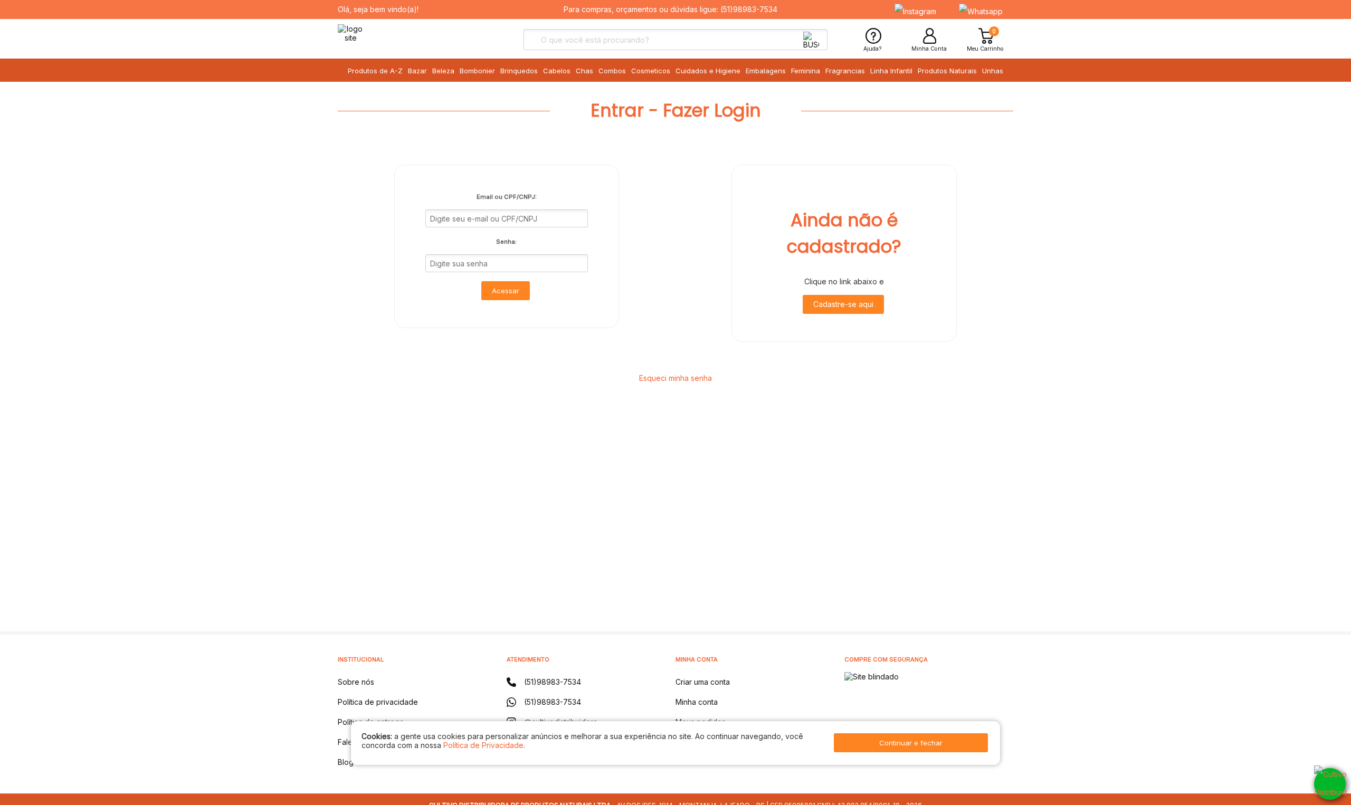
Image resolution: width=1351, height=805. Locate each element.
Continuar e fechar (911, 743)
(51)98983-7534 (748, 9)
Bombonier (477, 70)
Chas (584, 70)
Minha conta (697, 701)
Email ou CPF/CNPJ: (507, 196)
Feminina (805, 70)
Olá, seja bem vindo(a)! (378, 9)
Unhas (992, 70)
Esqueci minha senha (675, 377)
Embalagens (766, 70)
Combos (612, 70)
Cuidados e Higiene (708, 70)
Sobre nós (356, 681)
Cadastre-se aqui (843, 304)
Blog (346, 762)
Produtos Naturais (947, 70)
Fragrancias (845, 70)
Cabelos (556, 70)
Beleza (443, 70)
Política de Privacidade (483, 745)
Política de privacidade (378, 701)
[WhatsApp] (1330, 784)
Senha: (506, 241)
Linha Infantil (891, 70)
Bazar (417, 70)
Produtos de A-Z (375, 70)
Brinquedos (519, 70)
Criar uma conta (703, 681)
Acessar (505, 290)
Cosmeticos (650, 70)
